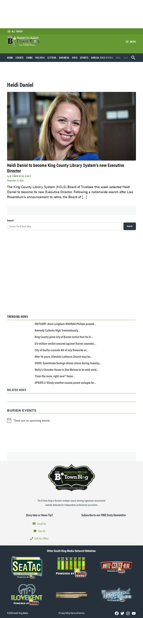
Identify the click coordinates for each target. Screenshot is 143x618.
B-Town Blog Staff (20, 176)
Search (10, 220)
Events (20, 57)
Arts (75, 57)
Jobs (118, 57)
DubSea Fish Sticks (102, 57)
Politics (40, 57)
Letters (51, 57)
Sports (84, 57)
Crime (29, 57)
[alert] (71, 420)
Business (64, 57)
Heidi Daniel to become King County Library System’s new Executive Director (65, 168)
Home (10, 57)
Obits (126, 57)
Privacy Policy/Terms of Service (71, 613)
